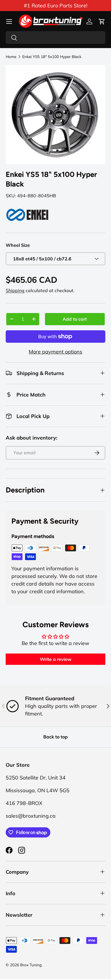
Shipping (15, 290)
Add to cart (75, 319)
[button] (102, 21)
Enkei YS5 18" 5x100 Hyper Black (51, 57)
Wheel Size (18, 245)
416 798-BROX (24, 803)
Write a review (55, 659)
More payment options (55, 351)
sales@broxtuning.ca (31, 816)
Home (11, 57)
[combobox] (55, 37)
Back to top (55, 737)
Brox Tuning (31, 964)
